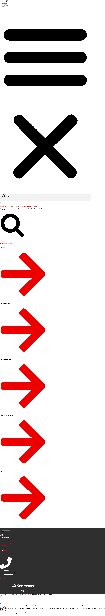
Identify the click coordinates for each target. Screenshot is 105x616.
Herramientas (4, 197)
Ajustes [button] (54, 594)
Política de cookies (4, 547)
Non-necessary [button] (2, 606)
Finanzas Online (4, 195)
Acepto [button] (57, 594)
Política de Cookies (29, 594)
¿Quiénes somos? (4, 194)
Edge (35, 614)
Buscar (1, 213)
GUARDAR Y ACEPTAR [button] (3, 610)
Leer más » (1, 211)
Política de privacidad (4, 545)
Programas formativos (5, 196)
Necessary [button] (1, 602)
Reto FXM (3, 198)
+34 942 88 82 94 (10, 543)
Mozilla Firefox (38, 614)
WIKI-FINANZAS (4, 199)
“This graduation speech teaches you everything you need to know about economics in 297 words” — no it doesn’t (18, 206)
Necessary (2, 603)
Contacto (2, 548)
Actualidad (3, 9)
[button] (45, 101)
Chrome (32, 614)
